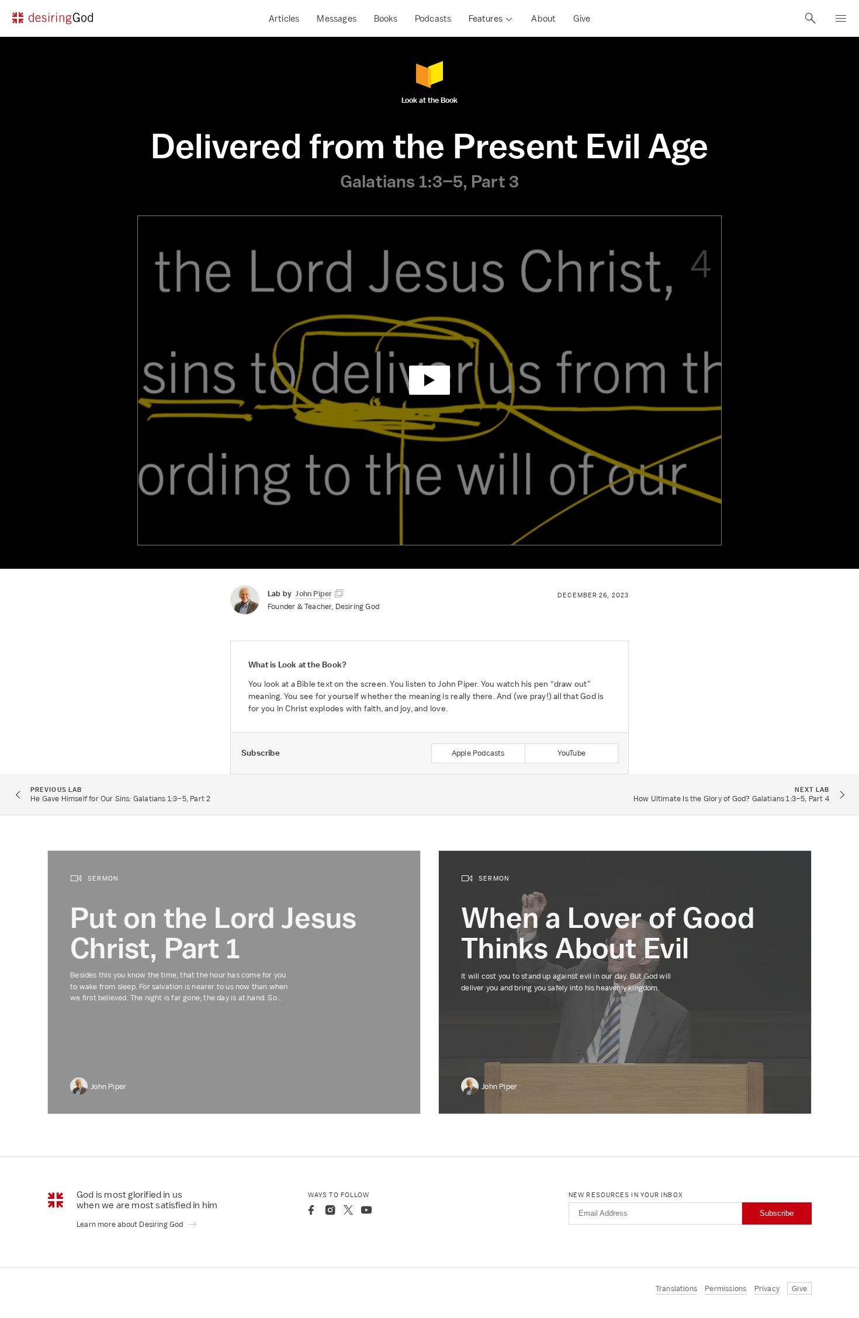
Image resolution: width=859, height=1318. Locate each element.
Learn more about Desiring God (131, 1224)
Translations (676, 1288)
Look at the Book (429, 99)
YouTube (571, 753)
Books (385, 18)
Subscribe (777, 1213)
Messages (336, 18)
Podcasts (433, 18)
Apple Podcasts (478, 753)
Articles (284, 18)
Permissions (725, 1288)
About (543, 18)
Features (486, 18)
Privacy (767, 1288)
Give (581, 18)
